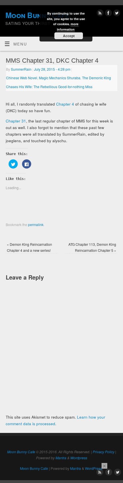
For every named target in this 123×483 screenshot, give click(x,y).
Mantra (60, 457)
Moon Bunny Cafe (21, 451)
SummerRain (21, 69)
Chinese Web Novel (21, 77)
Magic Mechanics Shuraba (59, 77)
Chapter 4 (65, 104)
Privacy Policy (103, 451)
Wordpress (78, 457)
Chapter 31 (16, 121)
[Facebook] (108, 13)
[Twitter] (116, 13)
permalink (35, 224)
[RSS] (99, 13)
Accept (69, 35)
